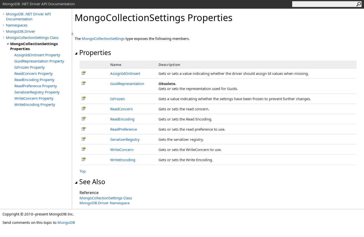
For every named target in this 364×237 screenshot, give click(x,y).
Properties (95, 52)
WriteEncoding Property (34, 104)
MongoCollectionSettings (103, 38)
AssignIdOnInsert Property (37, 54)
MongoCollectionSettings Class (32, 37)
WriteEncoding (122, 159)
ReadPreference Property (35, 85)
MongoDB (66, 222)
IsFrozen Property (29, 67)
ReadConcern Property (33, 73)
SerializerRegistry (125, 139)
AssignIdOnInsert (125, 73)
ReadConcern (121, 108)
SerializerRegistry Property (37, 91)
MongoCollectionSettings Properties (34, 46)
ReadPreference (123, 129)
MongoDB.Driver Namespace (104, 202)
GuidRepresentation (127, 83)
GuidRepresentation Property (39, 61)
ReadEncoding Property (34, 79)
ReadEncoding (122, 119)
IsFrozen (117, 98)
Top (82, 171)
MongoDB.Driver (20, 31)
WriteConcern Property (33, 98)
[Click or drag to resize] (73, 34)
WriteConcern (121, 149)
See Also (92, 181)
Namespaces (16, 25)
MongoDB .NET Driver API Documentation (28, 16)
